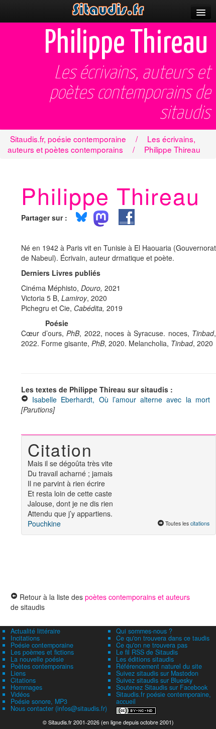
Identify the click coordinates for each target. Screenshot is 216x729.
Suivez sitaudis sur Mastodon (157, 673)
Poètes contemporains (42, 666)
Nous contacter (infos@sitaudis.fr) (59, 708)
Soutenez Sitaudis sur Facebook (161, 687)
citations (199, 523)
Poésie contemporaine (42, 645)
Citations (23, 680)
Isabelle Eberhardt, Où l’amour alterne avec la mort (123, 399)
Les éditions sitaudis (145, 659)
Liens (18, 673)
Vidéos (20, 694)
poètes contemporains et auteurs (137, 597)
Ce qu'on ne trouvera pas (151, 645)
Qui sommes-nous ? (144, 631)
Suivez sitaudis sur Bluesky (154, 680)
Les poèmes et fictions (42, 652)
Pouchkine (44, 523)
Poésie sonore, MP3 (39, 701)
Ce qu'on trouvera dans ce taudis (162, 638)
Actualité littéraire (35, 631)
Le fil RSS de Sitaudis (147, 652)
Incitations (25, 638)
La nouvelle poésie (37, 659)
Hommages (26, 687)
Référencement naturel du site (159, 666)
